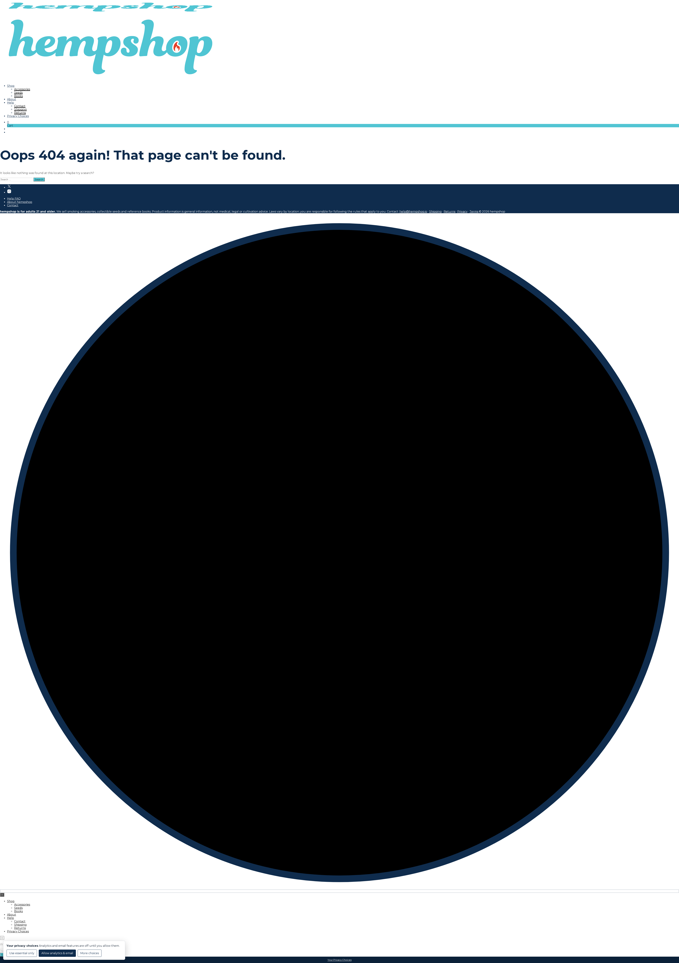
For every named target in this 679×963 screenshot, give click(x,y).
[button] (8, 122)
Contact (19, 106)
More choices (89, 953)
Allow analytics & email (57, 953)
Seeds (18, 92)
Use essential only (21, 953)
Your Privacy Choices (339, 959)
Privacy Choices (18, 116)
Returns (20, 112)
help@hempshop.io (413, 211)
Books (18, 96)
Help (10, 102)
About (11, 99)
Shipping (20, 109)
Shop (10, 86)
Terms (473, 211)
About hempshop (19, 202)
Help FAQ (14, 198)
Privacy (462, 211)
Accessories (22, 89)
